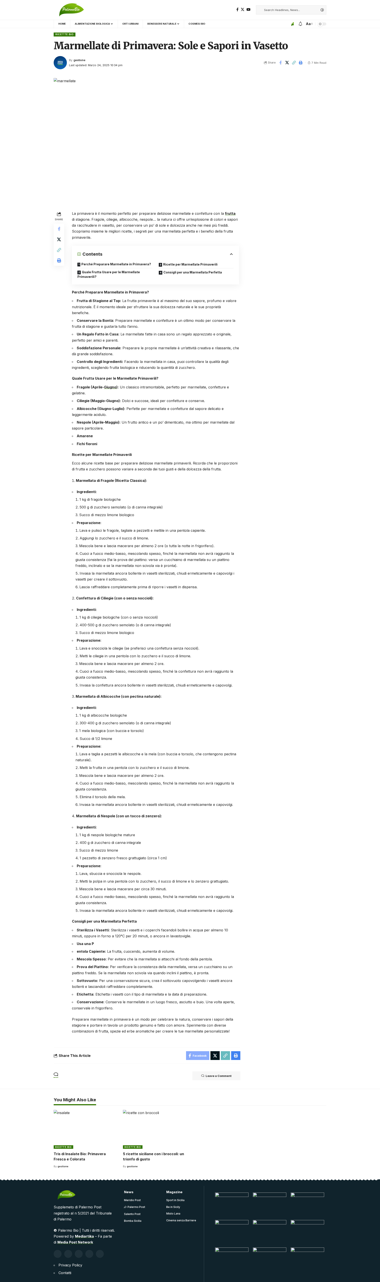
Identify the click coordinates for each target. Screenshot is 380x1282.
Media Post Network (75, 1242)
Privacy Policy (70, 1265)
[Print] (301, 62)
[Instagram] (100, 1254)
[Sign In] (291, 24)
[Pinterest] (79, 1254)
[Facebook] (237, 10)
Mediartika (84, 1236)
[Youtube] (89, 1254)
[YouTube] (248, 10)
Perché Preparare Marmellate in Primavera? (116, 264)
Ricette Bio (64, 34)
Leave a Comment (219, 1076)
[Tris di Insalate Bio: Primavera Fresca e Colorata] (86, 1129)
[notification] (300, 24)
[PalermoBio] (73, 9)
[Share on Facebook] (280, 62)
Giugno (110, 387)
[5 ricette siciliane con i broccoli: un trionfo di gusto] (155, 1129)
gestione (79, 60)
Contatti (64, 1273)
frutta (230, 213)
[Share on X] (287, 62)
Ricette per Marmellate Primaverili (190, 264)
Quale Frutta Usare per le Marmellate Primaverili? (108, 274)
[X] (242, 10)
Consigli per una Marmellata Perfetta (192, 272)
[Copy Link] (294, 62)
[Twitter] (68, 1254)
